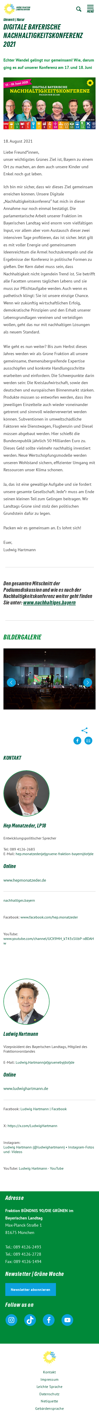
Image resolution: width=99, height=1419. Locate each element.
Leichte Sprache (49, 1386)
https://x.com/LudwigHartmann (32, 1125)
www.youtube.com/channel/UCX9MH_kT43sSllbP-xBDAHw (48, 940)
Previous (13, 682)
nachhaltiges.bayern (19, 900)
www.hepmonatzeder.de (24, 880)
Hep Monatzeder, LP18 (24, 826)
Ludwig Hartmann (20, 1034)
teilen (77, 744)
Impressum (50, 1379)
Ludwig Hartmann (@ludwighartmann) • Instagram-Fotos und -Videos (48, 1149)
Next (88, 682)
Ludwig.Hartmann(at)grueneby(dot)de (45, 1062)
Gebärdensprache (49, 1408)
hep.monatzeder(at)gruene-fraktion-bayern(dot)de (54, 853)
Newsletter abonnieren (31, 1289)
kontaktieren (88, 744)
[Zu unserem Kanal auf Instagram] (11, 1320)
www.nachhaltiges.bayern (49, 603)
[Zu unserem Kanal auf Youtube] (67, 1320)
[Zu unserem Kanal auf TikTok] (30, 1320)
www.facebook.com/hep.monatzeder (49, 917)
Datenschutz (49, 1394)
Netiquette (49, 1401)
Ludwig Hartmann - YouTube (41, 1168)
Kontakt (49, 1372)
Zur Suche (79, 9)
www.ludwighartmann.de (25, 1088)
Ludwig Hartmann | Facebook (43, 1109)
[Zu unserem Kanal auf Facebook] (49, 1320)
